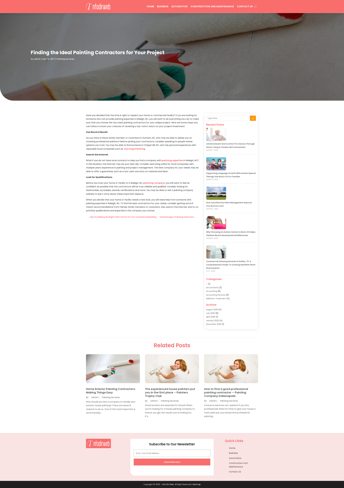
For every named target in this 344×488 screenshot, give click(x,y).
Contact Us (245, 6)
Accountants (212, 287)
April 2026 (210, 316)
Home (150, 6)
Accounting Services (215, 295)
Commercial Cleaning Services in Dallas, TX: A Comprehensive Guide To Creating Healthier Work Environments (230, 264)
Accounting (211, 291)
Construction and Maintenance (212, 6)
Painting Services (65, 59)
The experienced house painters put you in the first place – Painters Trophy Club (170, 392)
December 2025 (213, 324)
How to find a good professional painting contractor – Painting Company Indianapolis (226, 392)
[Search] (253, 118)
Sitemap (197, 484)
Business (162, 6)
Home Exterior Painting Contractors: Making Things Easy (111, 390)
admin (37, 59)
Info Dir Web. (168, 484)
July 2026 (210, 313)
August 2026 (212, 309)
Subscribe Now (172, 462)
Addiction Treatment (216, 298)
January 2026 (212, 320)
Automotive (179, 6)
